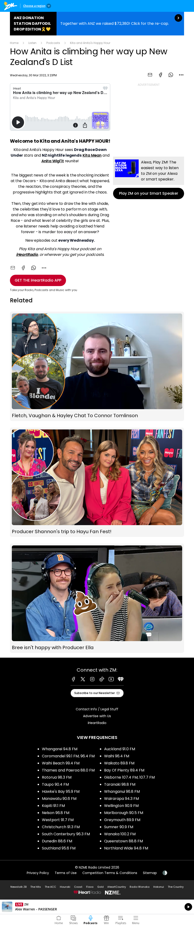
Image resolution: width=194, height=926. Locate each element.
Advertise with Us (97, 716)
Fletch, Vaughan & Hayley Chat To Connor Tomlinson (97, 366)
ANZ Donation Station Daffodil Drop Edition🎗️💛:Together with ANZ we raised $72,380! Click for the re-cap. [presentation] (97, 23)
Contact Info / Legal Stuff (97, 709)
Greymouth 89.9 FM (122, 820)
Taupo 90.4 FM (55, 784)
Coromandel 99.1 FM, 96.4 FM (68, 756)
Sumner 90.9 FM (118, 827)
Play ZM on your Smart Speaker (148, 178)
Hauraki (65, 887)
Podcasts (53, 43)
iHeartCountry (116, 887)
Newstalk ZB (18, 887)
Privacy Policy (38, 872)
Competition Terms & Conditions (109, 872)
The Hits (35, 887)
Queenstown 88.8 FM (123, 841)
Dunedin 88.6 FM (57, 841)
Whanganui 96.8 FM (122, 791)
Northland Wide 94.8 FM (126, 848)
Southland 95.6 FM (58, 848)
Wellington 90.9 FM (121, 805)
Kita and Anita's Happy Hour (90, 43)
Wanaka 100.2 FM (120, 834)
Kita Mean (92, 155)
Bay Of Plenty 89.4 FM (124, 770)
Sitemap (150, 872)
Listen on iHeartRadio (97, 907)
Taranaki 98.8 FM (119, 784)
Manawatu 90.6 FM (59, 798)
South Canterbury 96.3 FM (66, 834)
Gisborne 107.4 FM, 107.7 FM (129, 777)
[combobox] (181, 75)
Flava (89, 887)
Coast (78, 887)
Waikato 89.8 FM (119, 763)
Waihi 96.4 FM (116, 756)
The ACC (50, 887)
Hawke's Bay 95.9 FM (60, 791)
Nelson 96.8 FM (55, 812)
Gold (100, 887)
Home (14, 43)
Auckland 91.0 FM (119, 749)
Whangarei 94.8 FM (59, 749)
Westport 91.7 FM (58, 820)
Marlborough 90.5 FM (123, 812)
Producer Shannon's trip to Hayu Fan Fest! (97, 482)
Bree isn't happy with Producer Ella (97, 598)
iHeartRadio (27, 254)
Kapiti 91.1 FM (53, 805)
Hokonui (158, 887)
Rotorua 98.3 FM (56, 777)
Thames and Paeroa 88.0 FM (68, 770)
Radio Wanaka (140, 887)
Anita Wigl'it (52, 161)
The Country (176, 887)
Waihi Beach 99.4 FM (60, 763)
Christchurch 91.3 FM (61, 827)
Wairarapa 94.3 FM (121, 798)
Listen (32, 43)
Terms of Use (66, 872)
